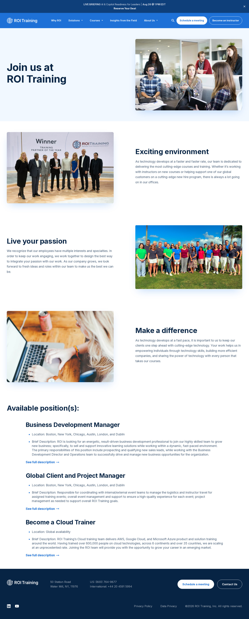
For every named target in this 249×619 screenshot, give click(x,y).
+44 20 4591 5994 (120, 586)
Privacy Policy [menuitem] (143, 606)
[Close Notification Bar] (244, 6)
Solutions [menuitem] (74, 20)
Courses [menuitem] (95, 20)
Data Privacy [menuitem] (168, 606)
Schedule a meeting (192, 20)
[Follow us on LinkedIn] (9, 606)
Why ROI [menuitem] (56, 20)
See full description (40, 462)
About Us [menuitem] (149, 20)
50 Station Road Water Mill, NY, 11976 (64, 584)
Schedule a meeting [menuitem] (195, 584)
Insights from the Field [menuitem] (123, 20)
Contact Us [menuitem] (229, 584)
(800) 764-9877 (106, 582)
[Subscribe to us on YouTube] (17, 606)
